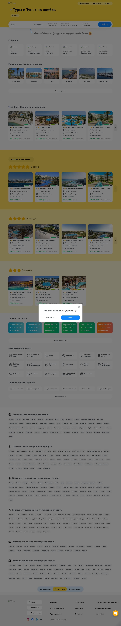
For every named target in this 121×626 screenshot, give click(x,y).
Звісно (70, 317)
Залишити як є (50, 317)
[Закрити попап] (79, 307)
